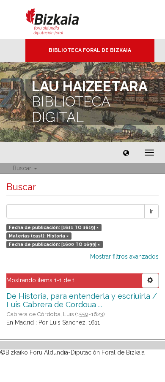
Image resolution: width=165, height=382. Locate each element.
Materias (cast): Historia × (39, 235)
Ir (151, 211)
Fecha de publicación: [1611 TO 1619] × (54, 227)
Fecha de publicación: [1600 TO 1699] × (54, 244)
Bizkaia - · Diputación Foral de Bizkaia (61, 19)
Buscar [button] (23, 168)
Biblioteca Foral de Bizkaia (90, 50)
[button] (126, 152)
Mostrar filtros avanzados (124, 256)
